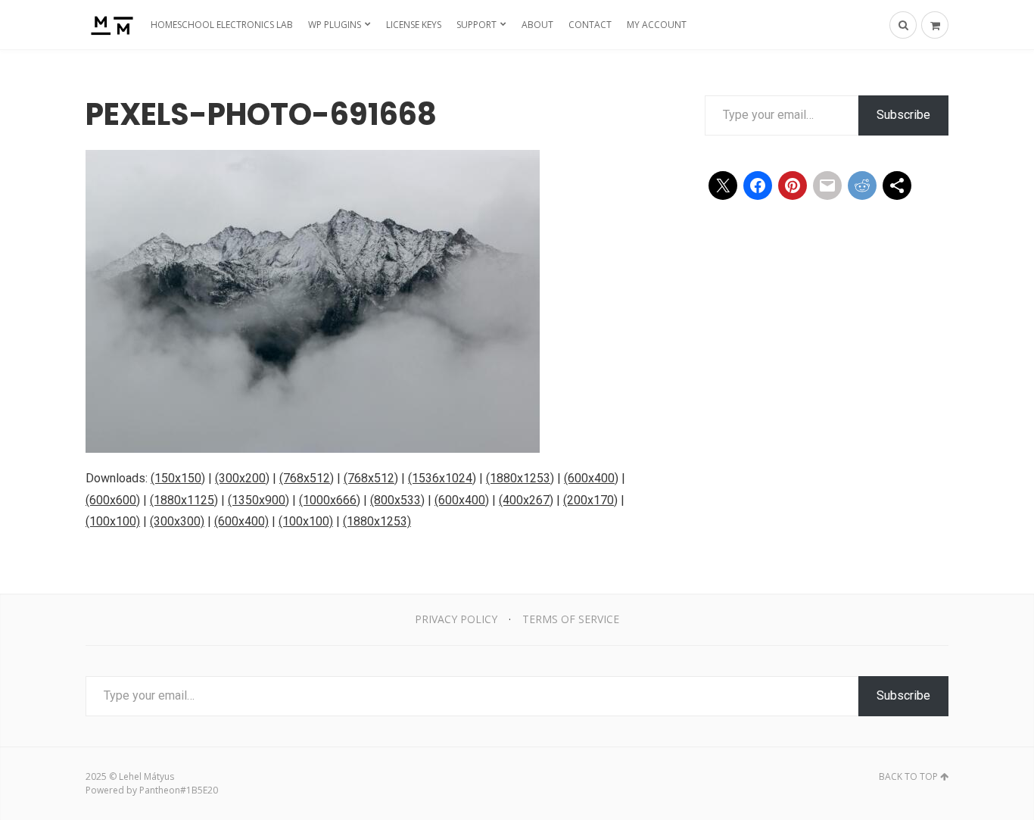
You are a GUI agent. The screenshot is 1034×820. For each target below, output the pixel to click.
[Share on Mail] (827, 185)
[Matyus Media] (110, 24)
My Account (657, 24)
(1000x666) (329, 500)
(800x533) (397, 500)
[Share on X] (723, 185)
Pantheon (159, 790)
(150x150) (178, 478)
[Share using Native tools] (897, 185)
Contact (590, 24)
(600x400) (591, 478)
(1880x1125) (184, 500)
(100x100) (113, 521)
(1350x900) (258, 500)
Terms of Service (570, 619)
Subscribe (903, 115)
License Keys (413, 24)
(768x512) (306, 478)
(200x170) (590, 500)
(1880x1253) (520, 478)
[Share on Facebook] (757, 185)
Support (476, 24)
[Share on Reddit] (862, 185)
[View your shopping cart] (934, 25)
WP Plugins (334, 24)
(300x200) (242, 478)
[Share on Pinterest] (792, 185)
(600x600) (113, 500)
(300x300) (177, 521)
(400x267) (526, 500)
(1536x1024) (442, 478)
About (537, 24)
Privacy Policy (456, 619)
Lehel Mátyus (146, 776)
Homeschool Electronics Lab (222, 24)
